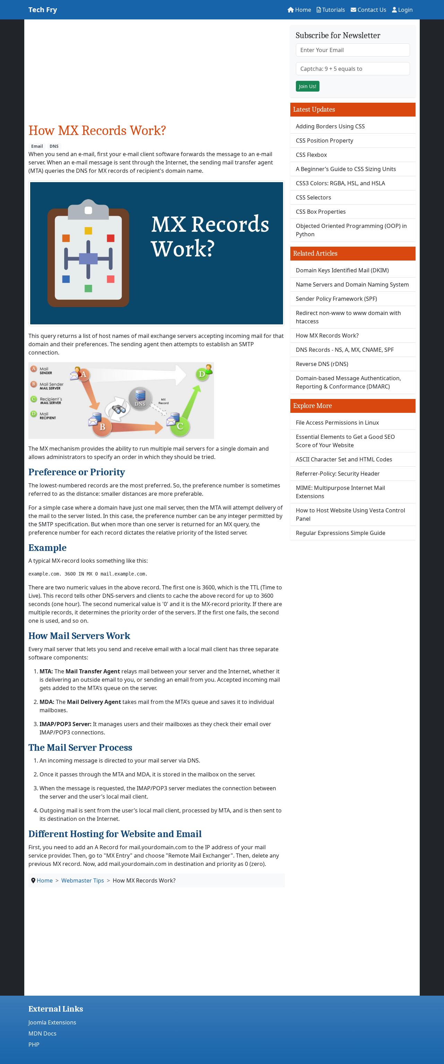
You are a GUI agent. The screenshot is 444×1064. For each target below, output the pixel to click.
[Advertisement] (156, 73)
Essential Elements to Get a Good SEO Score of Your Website (345, 441)
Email (37, 146)
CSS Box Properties (321, 211)
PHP (34, 1044)
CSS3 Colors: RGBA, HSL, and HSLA (340, 183)
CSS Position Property (324, 140)
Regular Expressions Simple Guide (340, 533)
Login (405, 10)
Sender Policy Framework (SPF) (336, 299)
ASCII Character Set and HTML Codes (344, 459)
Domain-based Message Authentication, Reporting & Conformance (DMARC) (348, 382)
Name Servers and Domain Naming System (352, 284)
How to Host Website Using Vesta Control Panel (350, 514)
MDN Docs (42, 1033)
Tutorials (333, 10)
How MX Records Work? (327, 335)
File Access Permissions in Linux (337, 422)
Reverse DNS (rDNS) (322, 364)
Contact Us (371, 10)
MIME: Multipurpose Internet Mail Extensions (340, 492)
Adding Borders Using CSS (330, 126)
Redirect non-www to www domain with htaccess (348, 317)
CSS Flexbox (311, 155)
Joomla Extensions (52, 1022)
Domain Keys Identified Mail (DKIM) (342, 270)
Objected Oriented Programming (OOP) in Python (351, 230)
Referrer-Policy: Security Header (338, 473)
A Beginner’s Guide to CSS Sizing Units (346, 169)
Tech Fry (42, 9)
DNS (54, 146)
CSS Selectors (313, 197)
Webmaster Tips (82, 880)
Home (302, 10)
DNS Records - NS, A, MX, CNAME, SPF (345, 350)
